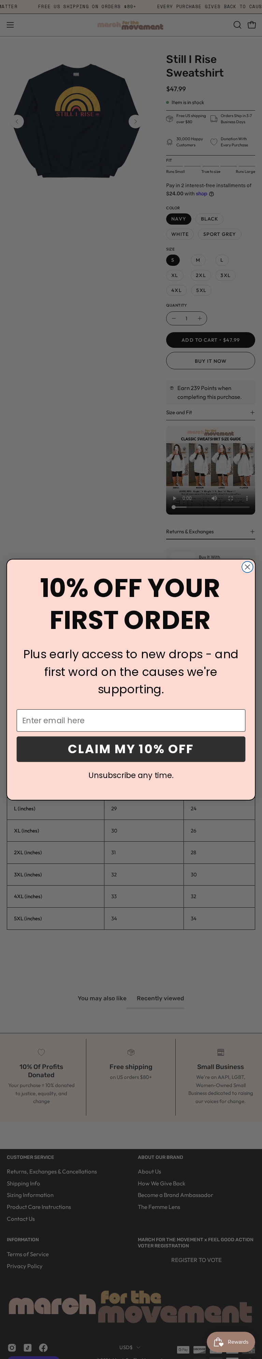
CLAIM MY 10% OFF (131, 748)
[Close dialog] (247, 566)
